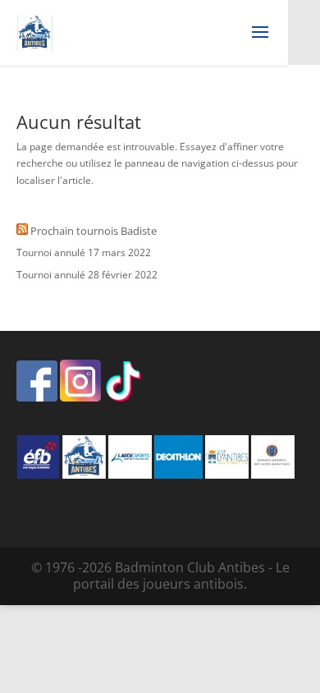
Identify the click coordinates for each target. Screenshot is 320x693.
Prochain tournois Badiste (93, 230)
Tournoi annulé (50, 252)
